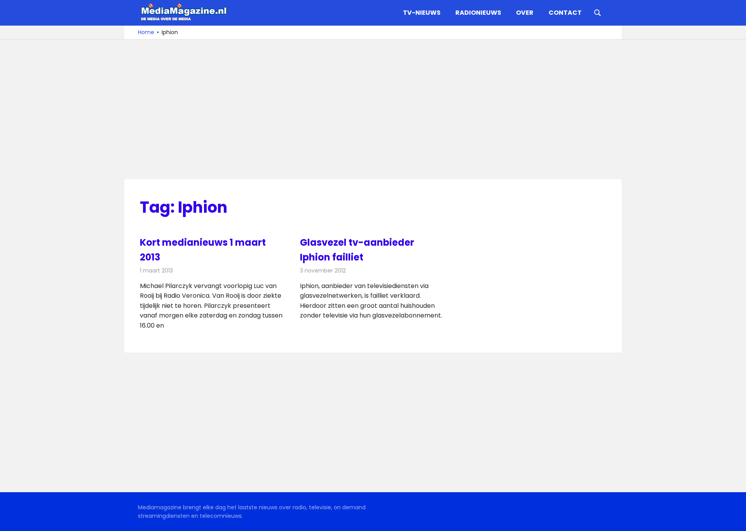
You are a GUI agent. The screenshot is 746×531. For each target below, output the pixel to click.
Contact (565, 12)
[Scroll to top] (734, 519)
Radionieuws (478, 12)
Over (524, 12)
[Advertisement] (373, 109)
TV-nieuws (422, 12)
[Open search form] (597, 12)
